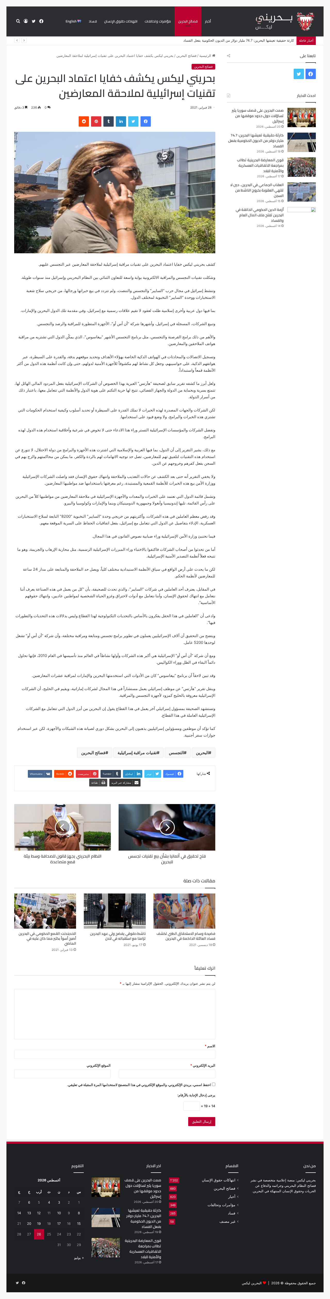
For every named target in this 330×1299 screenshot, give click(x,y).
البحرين (202, 752)
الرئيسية (205, 56)
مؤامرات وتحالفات (158, 21)
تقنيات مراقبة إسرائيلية (137, 752)
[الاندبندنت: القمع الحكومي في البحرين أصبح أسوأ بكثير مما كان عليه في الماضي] (45, 910)
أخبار (208, 21)
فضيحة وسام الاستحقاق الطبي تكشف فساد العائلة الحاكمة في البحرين (185, 936)
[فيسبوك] (146, 121)
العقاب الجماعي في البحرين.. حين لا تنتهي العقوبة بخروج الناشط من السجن (257, 190)
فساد (93, 21)
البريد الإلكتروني (202, 1065)
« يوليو (79, 1258)
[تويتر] (133, 121)
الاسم (210, 1046)
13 (29, 1213)
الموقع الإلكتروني (99, 1065)
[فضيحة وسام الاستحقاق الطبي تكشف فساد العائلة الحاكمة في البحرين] (184, 910)
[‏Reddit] (84, 121)
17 (59, 1223)
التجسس (176, 752)
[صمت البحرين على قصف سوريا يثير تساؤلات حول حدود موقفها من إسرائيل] (301, 117)
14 (19, 1213)
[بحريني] (276, 21)
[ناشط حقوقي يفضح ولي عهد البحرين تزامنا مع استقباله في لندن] (115, 910)
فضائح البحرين (188, 21)
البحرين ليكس (252, 1283)
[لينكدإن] (121, 121)
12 (39, 1213)
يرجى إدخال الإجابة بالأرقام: (196, 1095)
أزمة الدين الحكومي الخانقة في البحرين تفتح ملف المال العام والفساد (260, 215)
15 (79, 1223)
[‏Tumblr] (108, 121)
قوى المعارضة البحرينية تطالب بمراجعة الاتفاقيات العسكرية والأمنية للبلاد (242, 40)
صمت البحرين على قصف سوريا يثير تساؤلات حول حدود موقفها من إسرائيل (258, 116)
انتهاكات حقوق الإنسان (120, 21)
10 (59, 1213)
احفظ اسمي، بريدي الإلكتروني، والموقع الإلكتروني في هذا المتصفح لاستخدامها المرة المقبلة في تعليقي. (139, 1085)
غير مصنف (227, 1221)
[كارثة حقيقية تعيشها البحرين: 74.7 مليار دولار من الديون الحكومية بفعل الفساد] (301, 142)
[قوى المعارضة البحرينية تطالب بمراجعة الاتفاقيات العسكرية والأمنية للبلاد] (301, 167)
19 (39, 1223)
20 (29, 1223)
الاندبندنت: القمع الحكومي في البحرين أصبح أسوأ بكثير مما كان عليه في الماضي (47, 938)
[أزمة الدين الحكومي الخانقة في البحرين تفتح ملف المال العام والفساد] (301, 216)
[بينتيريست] (96, 121)
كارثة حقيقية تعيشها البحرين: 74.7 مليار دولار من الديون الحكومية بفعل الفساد (256, 140)
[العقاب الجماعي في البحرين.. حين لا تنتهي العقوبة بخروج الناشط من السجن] (301, 192)
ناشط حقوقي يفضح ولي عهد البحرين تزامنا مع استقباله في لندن (118, 936)
